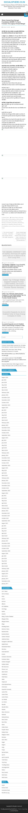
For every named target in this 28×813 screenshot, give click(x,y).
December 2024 (6, 427)
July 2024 (4, 440)
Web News (4, 775)
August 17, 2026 (6, 322)
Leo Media (4, 699)
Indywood (4, 682)
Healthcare (4, 674)
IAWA (3, 679)
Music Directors (5, 712)
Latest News (5, 697)
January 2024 (5, 455)
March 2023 (5, 475)
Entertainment (5, 651)
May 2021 (4, 530)
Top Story (4, 762)
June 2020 (4, 558)
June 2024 (4, 442)
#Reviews (16, 224)
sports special (5, 757)
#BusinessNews (19, 219)
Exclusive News (5, 659)
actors (10, 226)
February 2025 (5, 422)
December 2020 (6, 543)
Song (3, 747)
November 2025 (6, 400)
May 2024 (4, 445)
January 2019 (5, 578)
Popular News (5, 729)
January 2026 (5, 395)
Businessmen (5, 631)
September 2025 (6, 405)
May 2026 (4, 385)
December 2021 (6, 513)
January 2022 (5, 510)
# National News (14, 217)
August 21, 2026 (6, 262)
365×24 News (5, 593)
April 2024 (4, 447)
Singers (3, 227)
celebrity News (5, 639)
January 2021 (5, 541)
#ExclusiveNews (5, 221)
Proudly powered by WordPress (9, 809)
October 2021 (5, 518)
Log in (3, 785)
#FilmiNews (11, 221)
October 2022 (5, 488)
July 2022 (4, 495)
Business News (6, 217)
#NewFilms (11, 224)
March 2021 (5, 536)
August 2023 (5, 468)
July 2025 (4, 410)
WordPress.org (5, 792)
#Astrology (21, 217)
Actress (13, 226)
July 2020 (4, 556)
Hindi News (4, 676)
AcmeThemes (14, 810)
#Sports (20, 224)
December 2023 (6, 458)
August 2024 (5, 437)
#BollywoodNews (5, 219)
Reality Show (5, 732)
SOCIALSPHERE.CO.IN (14, 2)
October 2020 (5, 548)
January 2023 (5, 480)
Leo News (4, 702)
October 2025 (5, 402)
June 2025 (4, 412)
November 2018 (6, 581)
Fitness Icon (5, 669)
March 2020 (5, 566)
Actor (3, 596)
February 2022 (5, 508)
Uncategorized (5, 767)
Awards (3, 614)
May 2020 (4, 561)
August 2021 (5, 523)
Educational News (6, 646)
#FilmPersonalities (17, 221)
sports (3, 754)
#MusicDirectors (5, 224)
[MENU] (26, 14)
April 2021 (4, 533)
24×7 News (4, 591)
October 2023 (5, 463)
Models (3, 709)
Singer (3, 742)
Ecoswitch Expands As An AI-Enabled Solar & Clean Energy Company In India (14, 314)
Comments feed (6, 790)
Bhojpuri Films (5, 619)
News (3, 724)
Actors (3, 599)
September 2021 (6, 520)
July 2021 (4, 525)
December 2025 (6, 397)
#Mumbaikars (21, 222)
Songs (3, 749)
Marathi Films (5, 707)
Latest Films (5, 694)
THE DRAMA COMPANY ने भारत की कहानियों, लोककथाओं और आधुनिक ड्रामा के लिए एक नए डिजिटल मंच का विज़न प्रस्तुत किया (14, 255)
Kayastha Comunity (6, 689)
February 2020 (5, 568)
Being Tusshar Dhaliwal (7, 616)
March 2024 (5, 450)
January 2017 (5, 583)
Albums (3, 604)
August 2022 (5, 493)
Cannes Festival (5, 636)
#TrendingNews (5, 226)
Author (3, 611)
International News (6, 684)
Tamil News (5, 759)
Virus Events (5, 772)
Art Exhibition (5, 606)
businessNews (5, 634)
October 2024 (5, 432)
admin (13, 27)
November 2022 (6, 485)
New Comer (5, 719)
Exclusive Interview (6, 656)
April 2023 (4, 473)
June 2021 (4, 528)
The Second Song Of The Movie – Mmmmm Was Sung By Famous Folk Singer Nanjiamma (7, 235)
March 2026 (5, 390)
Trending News (5, 765)
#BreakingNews (12, 219)
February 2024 (5, 453)
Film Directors (5, 666)
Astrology (4, 609)
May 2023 (4, 470)
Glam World (4, 671)
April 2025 (4, 417)
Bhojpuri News (5, 621)
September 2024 (6, 435)
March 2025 (5, 420)
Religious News (5, 734)
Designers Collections (7, 641)
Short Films (4, 739)
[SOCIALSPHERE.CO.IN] (2, 14)
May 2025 (4, 415)
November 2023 (6, 460)
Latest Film (4, 692)
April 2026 (4, 387)
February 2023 (5, 478)
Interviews (4, 687)
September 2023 (6, 465)
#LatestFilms (9, 222)
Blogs (3, 624)
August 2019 (5, 573)
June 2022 (4, 498)
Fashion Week (5, 664)
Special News (5, 752)
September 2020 (6, 551)
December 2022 (6, 483)
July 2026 (4, 380)
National (4, 714)
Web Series (4, 777)
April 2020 (4, 563)
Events (3, 654)
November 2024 (6, 430)
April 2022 (4, 503)
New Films (4, 722)
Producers (22, 226)
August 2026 (5, 377)
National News (5, 717)
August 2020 (5, 553)
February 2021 (5, 538)
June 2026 (4, 382)
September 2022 (6, 490)
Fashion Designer (6, 661)
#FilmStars (4, 222)
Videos (3, 770)
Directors (17, 226)
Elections (4, 649)
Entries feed (5, 787)
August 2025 (5, 407)
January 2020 (5, 571)
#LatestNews (14, 222)
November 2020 (6, 546)
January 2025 (5, 425)
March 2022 (5, 505)
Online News (5, 727)
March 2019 (5, 576)
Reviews (4, 737)
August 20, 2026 (6, 291)
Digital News (5, 644)
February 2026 (5, 392)
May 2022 (4, 500)
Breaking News (5, 626)
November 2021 (6, 515)
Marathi (3, 704)
